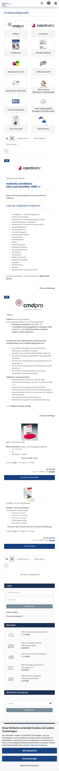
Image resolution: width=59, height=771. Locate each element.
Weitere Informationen (29, 765)
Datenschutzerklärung (38, 745)
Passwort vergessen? (14, 616)
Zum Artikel (29, 546)
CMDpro (9, 315)
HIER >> (35, 186)
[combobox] (23, 138)
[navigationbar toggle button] (55, 3)
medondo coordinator (15, 178)
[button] (6, 138)
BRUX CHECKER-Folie (15, 442)
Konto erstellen (12, 612)
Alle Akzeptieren (29, 751)
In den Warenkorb (29, 477)
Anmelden (29, 606)
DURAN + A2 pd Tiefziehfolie (18, 503)
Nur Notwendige (30, 759)
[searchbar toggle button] (41, 3)
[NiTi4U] (7, 3)
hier (29, 406)
